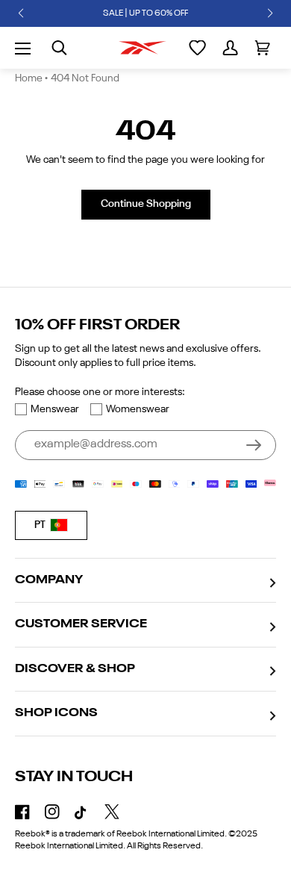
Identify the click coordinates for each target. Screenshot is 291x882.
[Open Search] (59, 48)
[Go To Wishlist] (197, 47)
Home (29, 78)
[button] (20, 13)
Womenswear (137, 409)
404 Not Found (85, 78)
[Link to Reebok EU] (142, 48)
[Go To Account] (230, 47)
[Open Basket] (262, 47)
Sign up (253, 445)
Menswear (55, 409)
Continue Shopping (146, 204)
